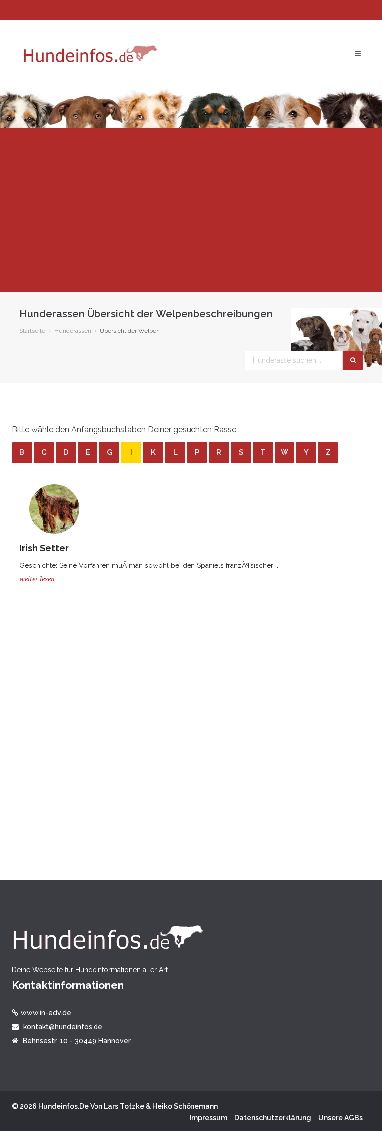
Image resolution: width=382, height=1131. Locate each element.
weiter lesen (37, 579)
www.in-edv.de (46, 1013)
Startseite (32, 330)
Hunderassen (72, 330)
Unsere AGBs (340, 1118)
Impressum (208, 1118)
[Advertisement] (191, 210)
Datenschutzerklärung (272, 1118)
